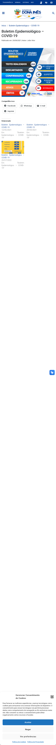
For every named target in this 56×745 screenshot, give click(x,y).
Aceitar (28, 722)
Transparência (8, 2)
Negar (28, 729)
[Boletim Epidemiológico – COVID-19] (13, 147)
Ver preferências (28, 736)
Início (4, 26)
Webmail (18, 2)
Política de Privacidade (35, 742)
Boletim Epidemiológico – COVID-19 (24, 26)
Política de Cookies (19, 742)
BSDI (32, 2)
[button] (52, 696)
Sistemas (26, 2)
